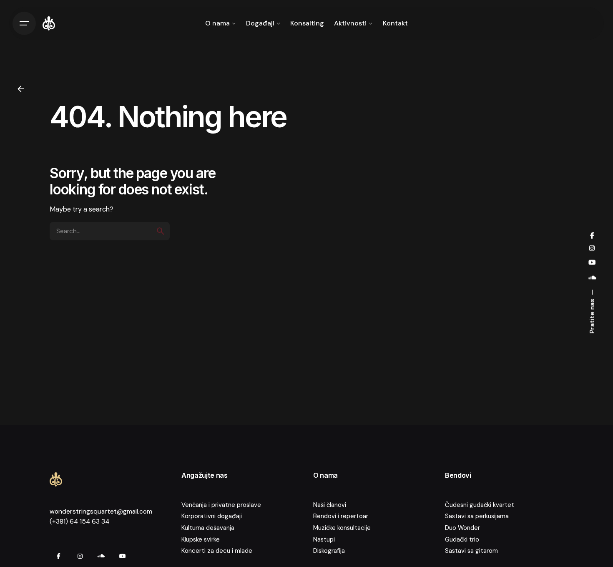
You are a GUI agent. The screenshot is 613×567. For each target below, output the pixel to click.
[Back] (21, 89)
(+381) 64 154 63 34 (79, 521)
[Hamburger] (24, 23)
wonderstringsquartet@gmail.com (101, 511)
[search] (160, 231)
